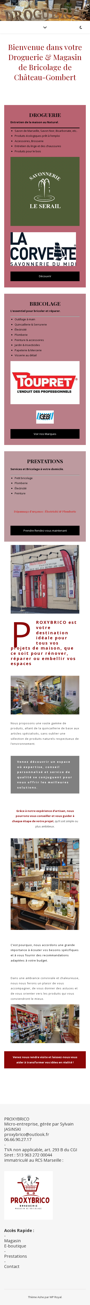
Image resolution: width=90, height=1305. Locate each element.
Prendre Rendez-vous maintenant (45, 530)
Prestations (15, 1256)
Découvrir (45, 276)
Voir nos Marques (45, 434)
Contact (11, 1266)
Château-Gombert (45, 77)
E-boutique (15, 1246)
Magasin (12, 1240)
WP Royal (56, 1297)
